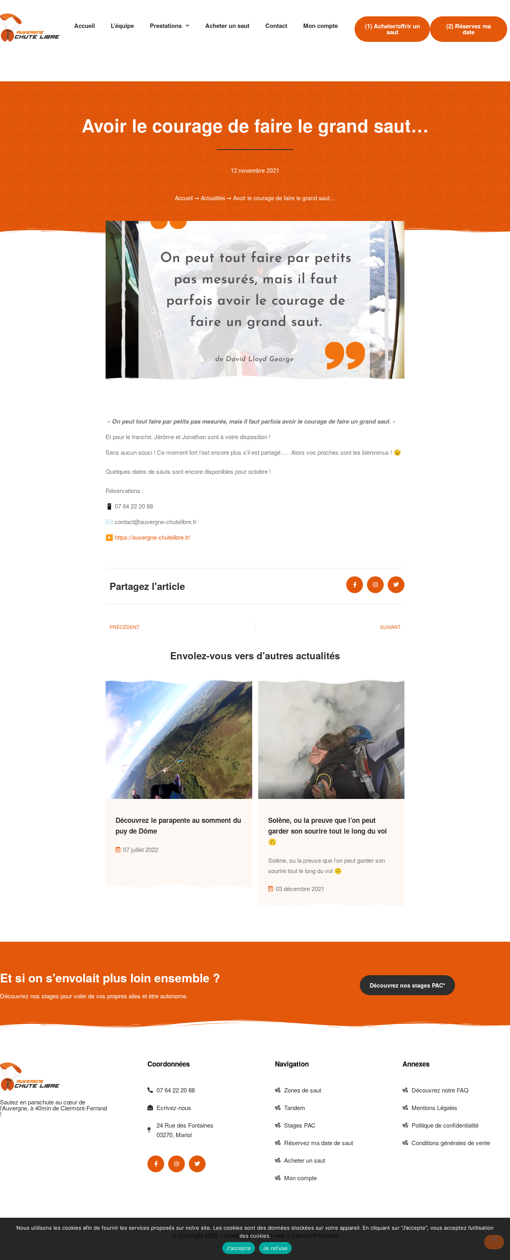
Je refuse (275, 1248)
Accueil (84, 25)
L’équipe (122, 25)
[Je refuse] (494, 1242)
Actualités (213, 198)
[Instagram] (375, 584)
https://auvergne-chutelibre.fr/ (152, 537)
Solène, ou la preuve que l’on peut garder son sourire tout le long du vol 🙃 (327, 830)
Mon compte (320, 25)
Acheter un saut (227, 25)
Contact (276, 25)
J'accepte (238, 1248)
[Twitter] (396, 584)
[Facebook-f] (354, 584)
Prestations (166, 25)
